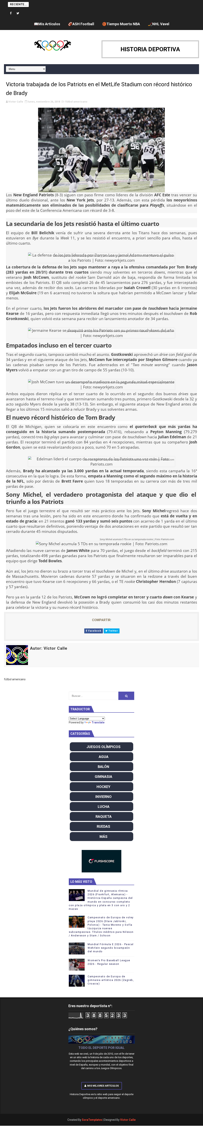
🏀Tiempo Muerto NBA (121, 24)
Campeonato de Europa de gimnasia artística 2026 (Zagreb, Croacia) (111, 980)
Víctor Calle (128, 1119)
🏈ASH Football (81, 24)
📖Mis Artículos (47, 24)
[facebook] (11, 13)
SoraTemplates (92, 1119)
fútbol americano (76, 101)
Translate (98, 722)
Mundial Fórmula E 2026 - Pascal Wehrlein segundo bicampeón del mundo (111, 948)
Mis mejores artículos (103, 1085)
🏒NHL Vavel (158, 24)
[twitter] (18, 13)
